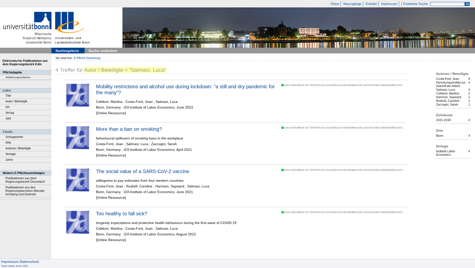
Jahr (8, 118)
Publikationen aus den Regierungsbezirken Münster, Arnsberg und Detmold (25, 191)
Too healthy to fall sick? (121, 213)
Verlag (9, 112)
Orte (8, 142)
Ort (7, 107)
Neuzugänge (352, 4)
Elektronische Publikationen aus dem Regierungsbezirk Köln (25, 62)
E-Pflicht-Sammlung (87, 58)
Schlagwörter (14, 137)
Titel (8, 95)
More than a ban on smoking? (129, 129)
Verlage (10, 154)
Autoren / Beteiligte (18, 148)
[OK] (467, 4)
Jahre (9, 159)
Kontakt (371, 4)
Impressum (389, 4)
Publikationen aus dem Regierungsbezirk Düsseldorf (25, 180)
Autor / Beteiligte (16, 101)
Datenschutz (29, 262)
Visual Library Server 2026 (14, 266)
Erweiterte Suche (415, 4)
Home (335, 4)
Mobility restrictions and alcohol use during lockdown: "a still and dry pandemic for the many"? (185, 89)
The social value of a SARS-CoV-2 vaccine (142, 171)
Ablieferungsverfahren (18, 77)
